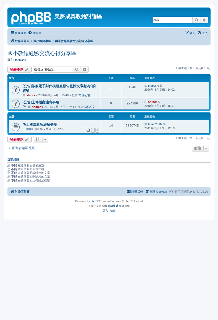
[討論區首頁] (31, 17)
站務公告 (84, 95)
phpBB (95, 201)
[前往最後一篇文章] (161, 85)
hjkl (28, 128)
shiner (30, 95)
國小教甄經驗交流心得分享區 (42, 53)
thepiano (20, 59)
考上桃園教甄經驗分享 (40, 125)
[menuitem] (34, 33)
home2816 (155, 124)
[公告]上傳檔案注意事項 (41, 102)
